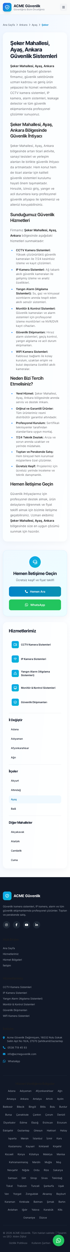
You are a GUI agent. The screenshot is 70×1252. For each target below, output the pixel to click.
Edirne (23, 1122)
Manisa (61, 1154)
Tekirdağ (57, 1177)
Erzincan (48, 1122)
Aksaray (47, 1193)
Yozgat (17, 1193)
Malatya (47, 1154)
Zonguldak (32, 1193)
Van (6, 1193)
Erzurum (62, 1122)
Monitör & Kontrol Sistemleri (19, 1004)
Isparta (12, 1138)
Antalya (37, 1098)
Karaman (10, 1201)
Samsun (12, 1177)
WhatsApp (14, 1061)
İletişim (7, 965)
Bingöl (32, 1106)
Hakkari (51, 1130)
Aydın (60, 1098)
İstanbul (37, 1138)
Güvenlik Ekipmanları (15, 1010)
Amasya (11, 1098)
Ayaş (34, 24)
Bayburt (61, 1193)
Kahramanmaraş (18, 1162)
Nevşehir (12, 1170)
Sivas (44, 1177)
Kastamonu (15, 1146)
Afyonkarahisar (44, 1090)
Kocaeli (9, 1154)
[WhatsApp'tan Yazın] (58, 1240)
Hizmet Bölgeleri (12, 959)
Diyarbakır (9, 1122)
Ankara (23, 24)
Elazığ (34, 1122)
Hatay (63, 1130)
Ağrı (60, 1090)
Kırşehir (57, 1146)
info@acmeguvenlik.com (22, 1053)
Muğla (48, 1162)
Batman (38, 1201)
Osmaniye (29, 1217)
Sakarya (58, 1170)
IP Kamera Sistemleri (15, 992)
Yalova (35, 1209)
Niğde (25, 1170)
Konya (21, 1154)
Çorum (49, 1114)
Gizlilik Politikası (18, 1242)
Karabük (48, 1209)
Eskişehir (8, 1130)
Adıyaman (25, 1090)
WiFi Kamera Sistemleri (16, 1015)
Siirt (24, 1177)
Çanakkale (22, 1114)
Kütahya (34, 1154)
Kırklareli (44, 1146)
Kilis (60, 1209)
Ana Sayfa (9, 24)
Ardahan (13, 1209)
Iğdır (24, 1209)
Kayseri (30, 1146)
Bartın (62, 1201)
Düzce (43, 1217)
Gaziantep (23, 1130)
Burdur (63, 1106)
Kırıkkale (24, 1201)
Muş (58, 1162)
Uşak (61, 1185)
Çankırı (37, 1114)
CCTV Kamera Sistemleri (17, 987)
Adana (11, 1090)
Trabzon (22, 1185)
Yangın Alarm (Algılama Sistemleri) (23, 998)
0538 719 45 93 (17, 1047)
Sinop (33, 1177)
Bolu (52, 1106)
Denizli (61, 1114)
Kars (59, 1138)
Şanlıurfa (49, 1185)
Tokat (9, 1185)
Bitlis (43, 1106)
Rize (46, 1170)
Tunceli (35, 1185)
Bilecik (20, 1106)
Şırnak (50, 1201)
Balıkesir (8, 1106)
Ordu (36, 1170)
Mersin (25, 1138)
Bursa (8, 1114)
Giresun (38, 1130)
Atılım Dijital (19, 1236)
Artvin (49, 1098)
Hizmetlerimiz (11, 953)
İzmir (49, 1138)
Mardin (36, 1162)
